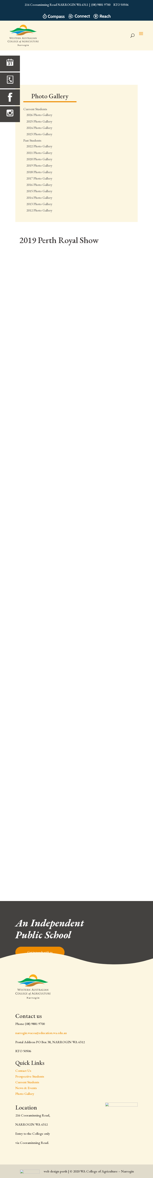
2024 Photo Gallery (39, 127)
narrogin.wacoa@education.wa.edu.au (41, 1033)
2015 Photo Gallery (39, 191)
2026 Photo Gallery (39, 115)
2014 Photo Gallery (39, 197)
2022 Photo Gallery (39, 146)
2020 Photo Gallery (39, 159)
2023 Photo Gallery (39, 134)
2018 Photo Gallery (39, 172)
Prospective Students (29, 1076)
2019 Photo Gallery (39, 165)
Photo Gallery (24, 1093)
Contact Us (23, 1070)
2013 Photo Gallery (39, 204)
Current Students (35, 109)
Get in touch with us (40, 952)
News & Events (26, 1088)
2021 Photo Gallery (39, 153)
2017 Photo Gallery (39, 178)
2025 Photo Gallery (39, 121)
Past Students (32, 140)
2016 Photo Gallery (39, 184)
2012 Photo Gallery (39, 210)
